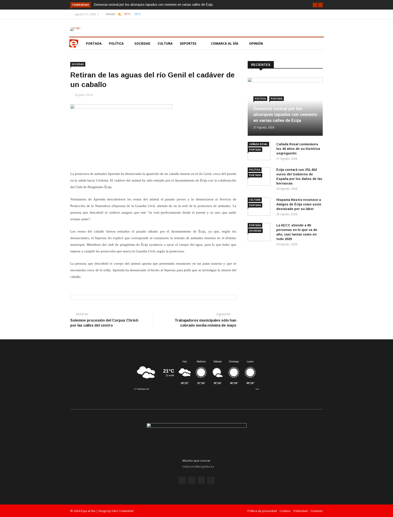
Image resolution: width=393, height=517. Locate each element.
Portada (94, 43)
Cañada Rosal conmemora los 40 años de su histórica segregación (298, 148)
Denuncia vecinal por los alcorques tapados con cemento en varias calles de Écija (153, 4)
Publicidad (300, 511)
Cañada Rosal (258, 144)
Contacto (316, 511)
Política (117, 43)
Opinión (256, 43)
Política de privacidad (262, 511)
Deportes (188, 43)
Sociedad (142, 43)
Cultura (165, 43)
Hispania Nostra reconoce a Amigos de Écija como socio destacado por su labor (298, 204)
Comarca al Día (225, 43)
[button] (315, 5)
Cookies (285, 511)
